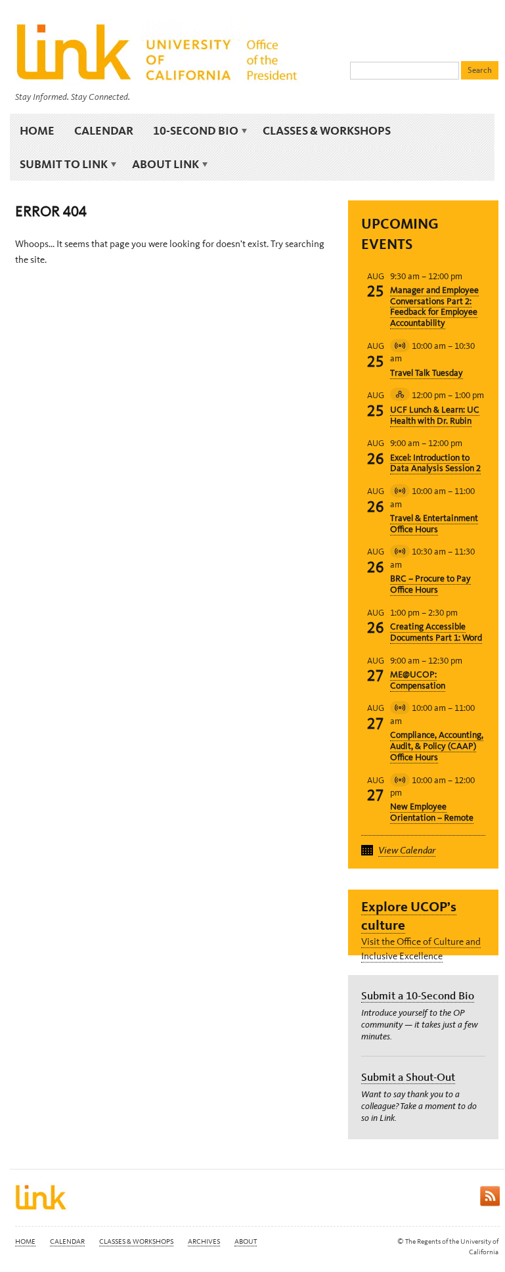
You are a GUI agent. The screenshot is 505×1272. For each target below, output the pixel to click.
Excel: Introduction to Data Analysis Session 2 (435, 463)
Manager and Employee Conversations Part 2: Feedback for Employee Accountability (434, 306)
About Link (160, 164)
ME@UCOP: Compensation (417, 680)
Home (37, 130)
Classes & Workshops (327, 130)
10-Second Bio (190, 131)
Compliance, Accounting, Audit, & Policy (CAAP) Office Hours (436, 746)
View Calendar (406, 850)
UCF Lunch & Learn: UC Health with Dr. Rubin (434, 415)
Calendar (103, 130)
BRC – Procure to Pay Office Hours (430, 584)
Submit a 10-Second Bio (417, 995)
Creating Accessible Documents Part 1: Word (436, 632)
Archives (204, 1241)
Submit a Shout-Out (408, 1076)
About (245, 1241)
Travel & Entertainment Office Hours (434, 523)
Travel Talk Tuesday (426, 372)
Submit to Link (59, 164)
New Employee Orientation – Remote (431, 812)
